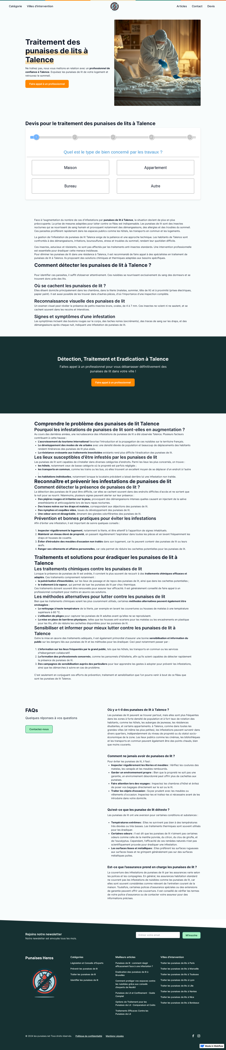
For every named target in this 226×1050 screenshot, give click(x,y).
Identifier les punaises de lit (84, 980)
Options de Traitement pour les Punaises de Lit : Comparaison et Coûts (135, 1003)
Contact (197, 6)
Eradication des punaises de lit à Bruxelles (131, 973)
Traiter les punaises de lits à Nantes (179, 991)
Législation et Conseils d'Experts (86, 963)
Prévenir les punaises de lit (84, 968)
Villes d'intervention (40, 6)
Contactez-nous (39, 729)
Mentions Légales (115, 1036)
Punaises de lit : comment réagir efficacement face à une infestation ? (134, 964)
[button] (15, 6)
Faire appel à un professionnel (47, 83)
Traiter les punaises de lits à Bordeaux (180, 1002)
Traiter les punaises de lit (83, 974)
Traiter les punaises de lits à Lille (177, 985)
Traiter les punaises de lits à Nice (177, 997)
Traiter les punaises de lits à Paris (178, 963)
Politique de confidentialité (88, 1036)
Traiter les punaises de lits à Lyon (177, 980)
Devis (211, 6)
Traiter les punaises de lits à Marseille (180, 968)
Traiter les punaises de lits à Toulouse (180, 974)
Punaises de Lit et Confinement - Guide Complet (135, 994)
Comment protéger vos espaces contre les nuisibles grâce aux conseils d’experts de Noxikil (135, 984)
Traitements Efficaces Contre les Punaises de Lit (131, 1012)
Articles (182, 6)
